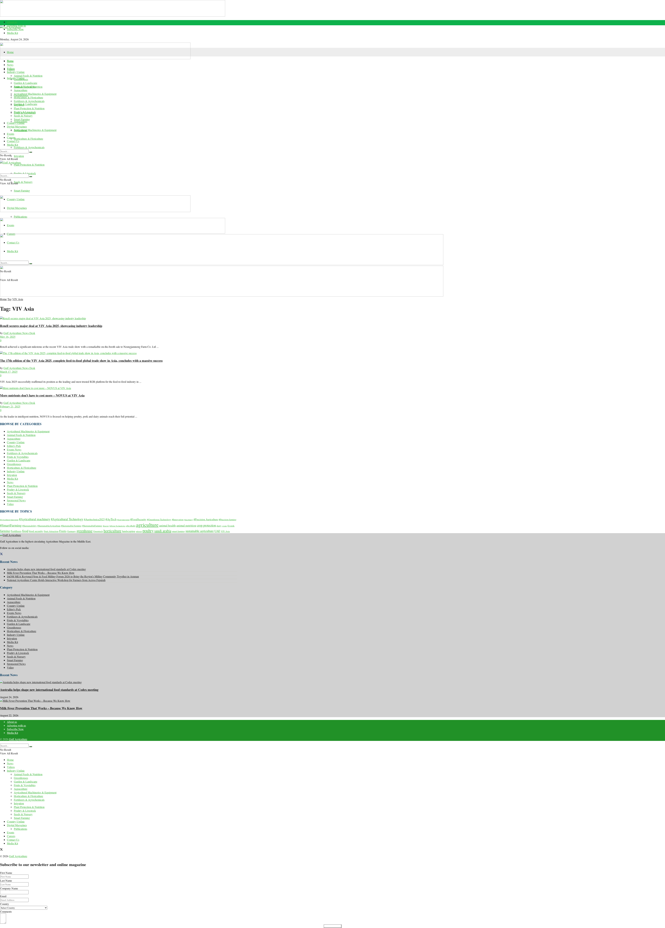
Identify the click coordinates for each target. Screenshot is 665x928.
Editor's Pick (14, 446)
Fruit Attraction (51, 531)
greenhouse (84, 530)
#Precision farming (227, 519)
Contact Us (13, 141)
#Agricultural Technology (67, 519)
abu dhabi (130, 525)
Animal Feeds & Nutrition (28, 75)
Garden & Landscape (25, 104)
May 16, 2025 (7, 336)
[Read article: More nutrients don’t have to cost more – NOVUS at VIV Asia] (118, 388)
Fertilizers (16, 531)
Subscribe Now (15, 29)
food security (36, 531)
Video (10, 504)
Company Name (9, 888)
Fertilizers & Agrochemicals (29, 147)
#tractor (106, 526)
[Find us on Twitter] (1, 554)
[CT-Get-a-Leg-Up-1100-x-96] (112, 232)
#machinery (188, 519)
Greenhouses (21, 79)
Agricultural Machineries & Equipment (35, 130)
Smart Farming (22, 190)
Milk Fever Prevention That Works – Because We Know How (40, 573)
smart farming (178, 531)
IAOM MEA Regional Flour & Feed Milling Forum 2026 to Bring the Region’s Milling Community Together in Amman (73, 576)
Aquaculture (20, 90)
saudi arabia (162, 530)
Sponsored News (16, 500)
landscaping (128, 531)
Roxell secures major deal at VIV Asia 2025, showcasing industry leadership (51, 325)
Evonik (231, 525)
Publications (20, 216)
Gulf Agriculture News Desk (19, 333)
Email (3, 896)
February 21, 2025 (10, 406)
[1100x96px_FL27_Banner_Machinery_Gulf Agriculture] (95, 58)
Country (4, 904)
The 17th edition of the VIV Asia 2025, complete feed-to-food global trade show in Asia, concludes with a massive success (81, 360)
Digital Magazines (17, 126)
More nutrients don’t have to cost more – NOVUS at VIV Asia (42, 395)
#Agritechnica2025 (94, 519)
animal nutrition (186, 525)
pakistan (139, 531)
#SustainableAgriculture (48, 525)
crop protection (206, 525)
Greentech (98, 531)
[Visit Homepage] (118, 34)
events (224, 526)
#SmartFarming (11, 525)
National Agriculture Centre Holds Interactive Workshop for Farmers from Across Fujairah (56, 580)
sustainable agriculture (199, 531)
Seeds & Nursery (23, 182)
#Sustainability (29, 525)
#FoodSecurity (138, 519)
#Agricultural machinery (34, 519)
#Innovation (178, 519)
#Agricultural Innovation (9, 519)
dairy (219, 525)
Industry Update (16, 72)
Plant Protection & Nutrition (29, 164)
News (10, 64)
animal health (167, 525)
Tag (9, 299)
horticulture (112, 530)
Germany (71, 531)
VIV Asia (17, 299)
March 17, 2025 (8, 371)
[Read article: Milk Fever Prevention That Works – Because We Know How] (118, 700)
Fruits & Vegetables (25, 86)
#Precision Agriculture (206, 519)
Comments (6, 911)
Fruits (62, 531)
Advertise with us (16, 725)
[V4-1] (221, 264)
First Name (6, 873)
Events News (14, 449)
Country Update (16, 123)
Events (10, 134)
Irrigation (19, 156)
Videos (11, 68)
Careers (11, 137)
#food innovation (123, 519)
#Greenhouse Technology (159, 519)
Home (10, 52)
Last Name (6, 880)
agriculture (147, 524)
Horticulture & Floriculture (28, 138)
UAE (217, 531)
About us (12, 22)
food (25, 530)
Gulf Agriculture (18, 739)
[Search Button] (30, 152)
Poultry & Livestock (25, 173)
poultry (148, 530)
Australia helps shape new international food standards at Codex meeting (46, 569)
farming (5, 531)
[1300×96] (112, 15)
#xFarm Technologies (117, 526)
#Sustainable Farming (71, 525)
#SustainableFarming (92, 525)
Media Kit (12, 33)
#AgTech (111, 519)
